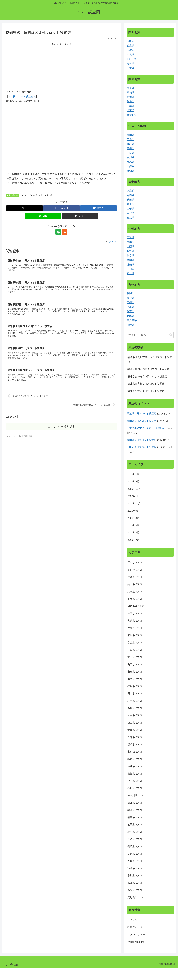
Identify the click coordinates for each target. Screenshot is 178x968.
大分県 (130, 297)
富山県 (130, 242)
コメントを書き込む (61, 426)
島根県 (130, 148)
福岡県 (130, 293)
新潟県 (130, 237)
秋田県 (130, 199)
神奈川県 (132, 115)
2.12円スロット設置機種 (22, 96)
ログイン (132, 920)
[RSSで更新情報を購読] (64, 232)
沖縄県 (130, 325)
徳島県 (130, 162)
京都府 (130, 50)
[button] (80, 216)
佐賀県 (130, 311)
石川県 (130, 269)
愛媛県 (130, 166)
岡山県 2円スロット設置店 (141, 420)
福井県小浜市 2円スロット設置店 (146, 391)
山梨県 (130, 246)
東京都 (130, 88)
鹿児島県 (132, 320)
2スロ (26, 195)
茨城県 (130, 92)
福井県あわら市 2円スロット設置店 (147, 376)
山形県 (130, 208)
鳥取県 (130, 143)
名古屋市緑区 (37, 195)
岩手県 (130, 204)
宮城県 (130, 213)
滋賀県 (130, 63)
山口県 (130, 152)
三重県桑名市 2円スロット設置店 (145, 428)
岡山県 (130, 134)
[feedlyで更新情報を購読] (58, 232)
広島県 (130, 139)
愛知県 (49, 195)
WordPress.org (135, 941)
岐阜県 (130, 255)
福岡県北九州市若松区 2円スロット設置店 (149, 359)
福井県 (130, 273)
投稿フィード (134, 927)
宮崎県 (130, 302)
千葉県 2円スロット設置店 (141, 413)
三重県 (130, 68)
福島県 (130, 217)
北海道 (130, 190)
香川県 (130, 157)
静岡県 (130, 260)
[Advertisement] (33, 65)
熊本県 (130, 306)
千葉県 (130, 106)
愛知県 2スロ (14, 195)
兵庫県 (130, 45)
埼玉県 (130, 110)
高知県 (130, 170)
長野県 (130, 251)
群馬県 (130, 101)
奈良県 (130, 54)
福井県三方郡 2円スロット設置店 (146, 383)
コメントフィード (137, 934)
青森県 (130, 195)
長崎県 (130, 316)
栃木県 (130, 97)
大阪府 (130, 41)
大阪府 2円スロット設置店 (141, 447)
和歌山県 (132, 59)
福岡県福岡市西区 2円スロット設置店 (148, 369)
